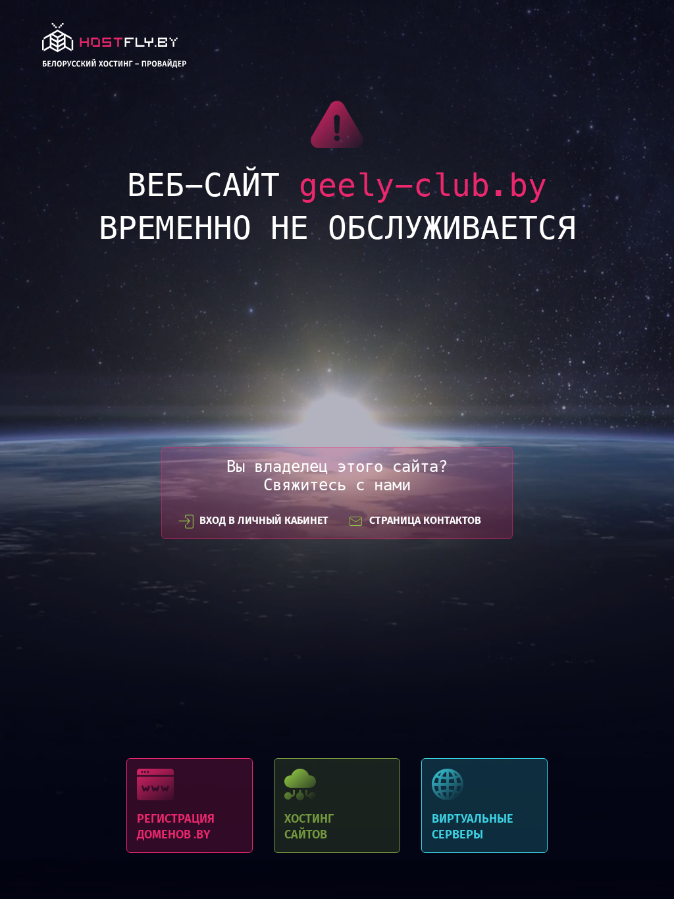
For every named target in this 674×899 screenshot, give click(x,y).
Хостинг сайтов (337, 805)
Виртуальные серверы (484, 805)
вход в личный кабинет (263, 520)
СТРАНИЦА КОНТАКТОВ (425, 520)
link (114, 49)
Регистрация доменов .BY (189, 805)
